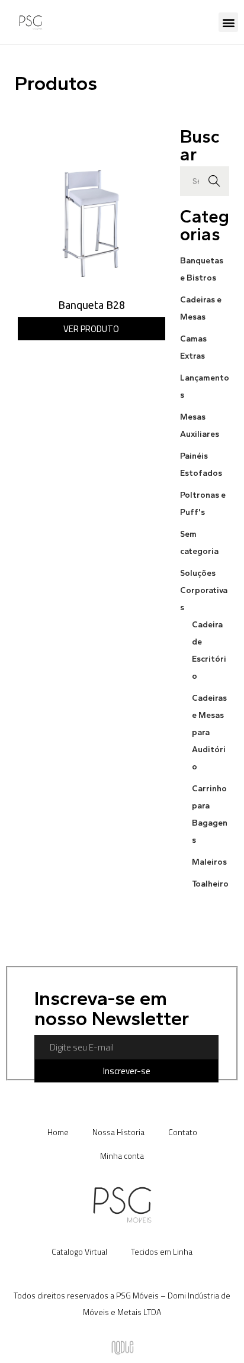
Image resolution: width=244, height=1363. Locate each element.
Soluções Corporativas (203, 590)
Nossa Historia (118, 1132)
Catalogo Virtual (79, 1251)
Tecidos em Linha (161, 1251)
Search (214, 181)
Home (58, 1132)
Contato (182, 1132)
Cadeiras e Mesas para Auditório (209, 732)
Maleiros (209, 862)
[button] (228, 22)
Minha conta (122, 1155)
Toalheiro (210, 884)
